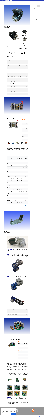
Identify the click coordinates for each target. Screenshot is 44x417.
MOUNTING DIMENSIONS (23, 53)
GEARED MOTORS (8, 231)
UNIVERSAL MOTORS (9, 115)
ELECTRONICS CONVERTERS (11, 335)
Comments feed (35, 18)
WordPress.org (35, 19)
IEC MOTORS (7, 26)
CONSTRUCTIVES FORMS (12, 53)
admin (6, 27)
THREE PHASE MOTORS (11, 42)
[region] (8, 412)
